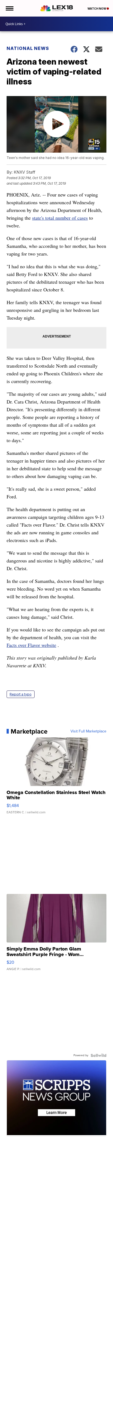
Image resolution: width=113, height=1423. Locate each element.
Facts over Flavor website (31, 645)
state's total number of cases (60, 217)
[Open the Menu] (9, 8)
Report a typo (21, 694)
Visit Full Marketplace (88, 731)
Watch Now (97, 8)
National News (28, 48)
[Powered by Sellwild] (98, 1055)
